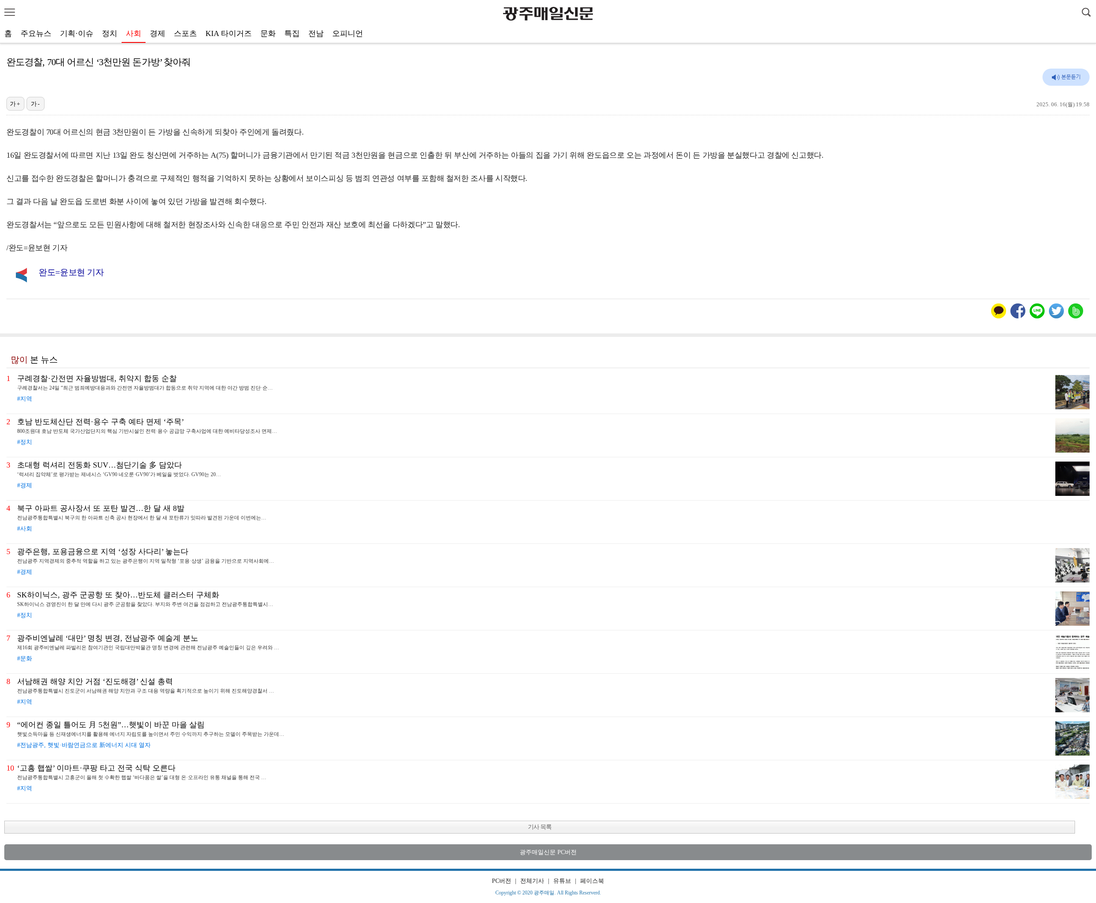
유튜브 (562, 881)
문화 (268, 33)
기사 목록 (539, 827)
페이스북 (592, 881)
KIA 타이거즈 (229, 33)
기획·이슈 (76, 33)
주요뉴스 (36, 33)
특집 (292, 33)
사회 (133, 33)
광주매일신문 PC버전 (548, 852)
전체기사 (532, 881)
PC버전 (501, 881)
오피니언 (347, 33)
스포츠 (185, 33)
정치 (109, 33)
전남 (316, 33)
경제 (157, 33)
